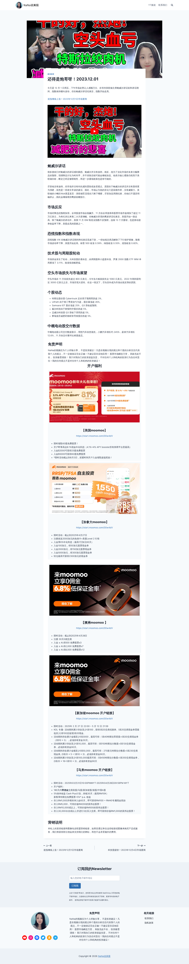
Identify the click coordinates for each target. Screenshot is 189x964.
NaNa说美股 (104, 956)
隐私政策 (149, 922)
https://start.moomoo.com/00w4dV (94, 436)
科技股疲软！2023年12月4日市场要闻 (127, 848)
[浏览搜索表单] (172, 5)
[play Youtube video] (94, 131)
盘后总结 (51, 74)
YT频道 (152, 5)
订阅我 (74, 885)
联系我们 (162, 5)
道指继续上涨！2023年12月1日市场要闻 (67, 99)
